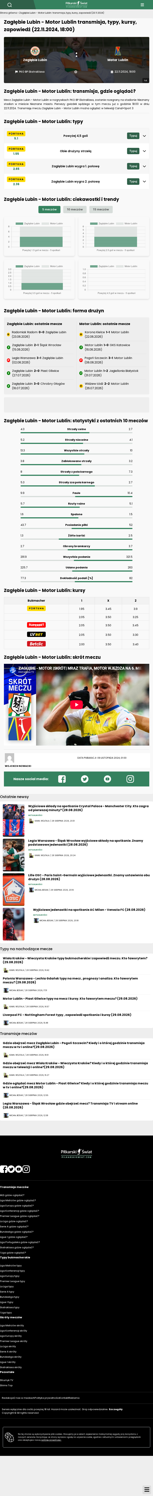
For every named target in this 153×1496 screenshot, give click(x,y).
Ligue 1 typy (6, 1302)
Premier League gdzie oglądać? (19, 1216)
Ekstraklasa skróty (11, 1367)
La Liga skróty (8, 1346)
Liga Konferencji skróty (13, 1330)
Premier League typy (12, 1281)
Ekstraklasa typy (9, 1307)
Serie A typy (7, 1291)
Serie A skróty (8, 1351)
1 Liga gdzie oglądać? (13, 1252)
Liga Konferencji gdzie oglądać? (19, 1211)
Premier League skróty (13, 1341)
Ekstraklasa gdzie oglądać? (17, 1247)
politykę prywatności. (51, 1440)
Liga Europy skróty (11, 1336)
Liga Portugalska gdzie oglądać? (20, 1242)
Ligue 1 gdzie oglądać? (14, 1237)
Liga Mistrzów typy (11, 1265)
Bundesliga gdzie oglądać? (17, 1232)
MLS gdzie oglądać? (12, 1195)
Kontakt (64, 1398)
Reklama (74, 1398)
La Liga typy (7, 1286)
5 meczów (49, 209)
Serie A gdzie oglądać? (14, 1226)
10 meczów (75, 209)
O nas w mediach (24, 1398)
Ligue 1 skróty (7, 1362)
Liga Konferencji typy (12, 1271)
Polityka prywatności (47, 1398)
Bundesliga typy (9, 1297)
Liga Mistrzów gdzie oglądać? (18, 1200)
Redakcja (7, 1398)
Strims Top (6, 1385)
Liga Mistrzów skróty (12, 1325)
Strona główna (8, 12)
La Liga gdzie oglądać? (14, 1221)
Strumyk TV (6, 1380)
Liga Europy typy (9, 1276)
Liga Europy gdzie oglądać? (17, 1205)
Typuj (133, 135)
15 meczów (101, 209)
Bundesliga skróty (10, 1357)
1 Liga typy (6, 1312)
